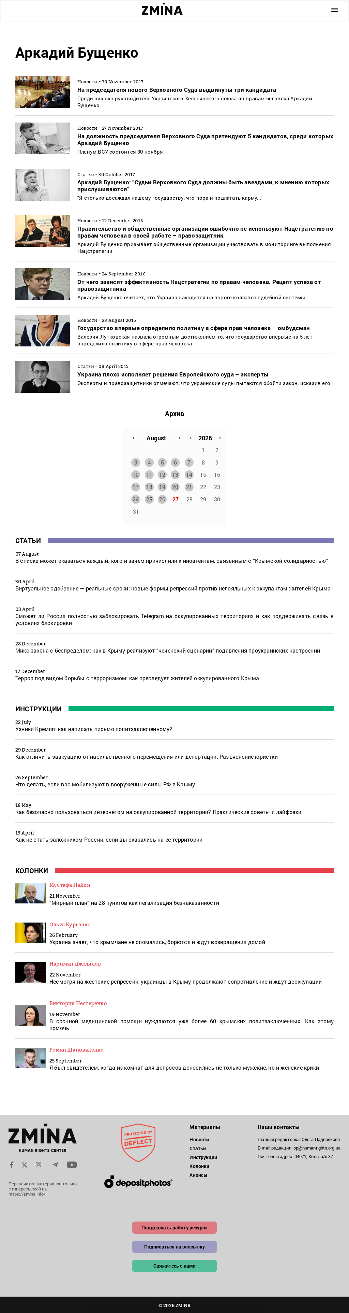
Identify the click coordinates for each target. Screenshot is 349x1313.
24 (136, 499)
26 (162, 499)
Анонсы (198, 1175)
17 (136, 486)
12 (162, 474)
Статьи (28, 540)
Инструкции (38, 708)
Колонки (31, 870)
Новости (199, 1139)
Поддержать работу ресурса (174, 1227)
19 (162, 486)
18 (149, 486)
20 (175, 486)
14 (189, 474)
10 (136, 474)
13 (175, 474)
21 (189, 486)
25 (149, 499)
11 (149, 474)
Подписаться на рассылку (174, 1246)
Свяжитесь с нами (174, 1265)
